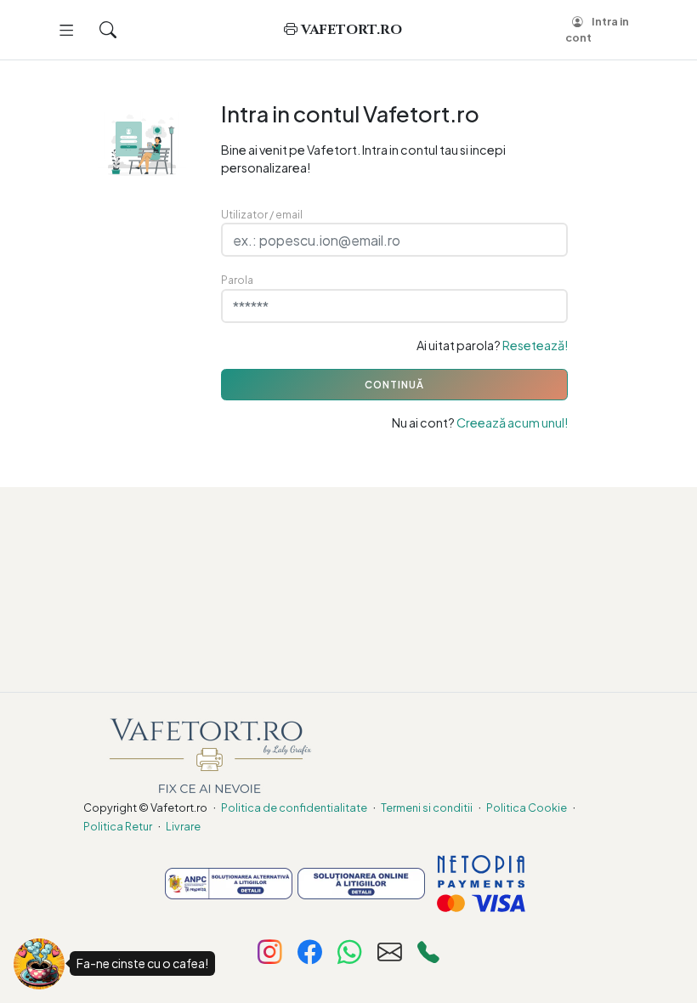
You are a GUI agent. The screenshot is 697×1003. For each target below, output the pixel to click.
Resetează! (535, 345)
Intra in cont (597, 29)
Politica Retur (117, 826)
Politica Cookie (526, 807)
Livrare (183, 826)
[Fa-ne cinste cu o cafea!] (39, 963)
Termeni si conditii (427, 807)
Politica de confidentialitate (294, 807)
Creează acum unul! (512, 422)
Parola (237, 279)
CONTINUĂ (394, 384)
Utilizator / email (262, 214)
